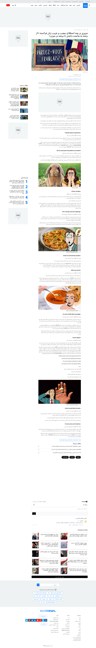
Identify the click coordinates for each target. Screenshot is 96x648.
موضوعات (79, 615)
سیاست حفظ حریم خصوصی (53, 625)
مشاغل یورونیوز (55, 628)
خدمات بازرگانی (55, 619)
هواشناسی (67, 621)
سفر (58, 5)
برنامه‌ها (79, 634)
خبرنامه (44, 624)
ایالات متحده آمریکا (58, 599)
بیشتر (57, 615)
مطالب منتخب (24, 85)
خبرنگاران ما (79, 636)
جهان (70, 5)
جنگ (37, 596)
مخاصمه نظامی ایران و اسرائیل (56, 593)
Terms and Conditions (54, 621)
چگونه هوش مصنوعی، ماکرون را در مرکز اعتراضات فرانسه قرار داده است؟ (66, 449)
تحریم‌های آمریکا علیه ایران (50, 602)
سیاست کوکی (56, 623)
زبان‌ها (78, 457)
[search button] (38, 2)
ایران (51, 596)
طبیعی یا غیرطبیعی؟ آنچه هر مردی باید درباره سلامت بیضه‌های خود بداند (66, 446)
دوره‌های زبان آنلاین (66, 634)
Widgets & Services (65, 630)
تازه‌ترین (78, 5)
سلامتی (40, 5)
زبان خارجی (65, 457)
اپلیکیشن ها (67, 627)
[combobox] (45, 2)
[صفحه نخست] (87, 29)
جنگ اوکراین (57, 596)
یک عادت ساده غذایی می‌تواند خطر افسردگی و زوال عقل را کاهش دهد (67, 452)
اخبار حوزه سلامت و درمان (78, 29)
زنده (8, 5)
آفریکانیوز (67, 632)
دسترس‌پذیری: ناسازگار (54, 630)
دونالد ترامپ (44, 596)
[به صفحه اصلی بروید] (85, 5)
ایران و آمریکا (36, 599)
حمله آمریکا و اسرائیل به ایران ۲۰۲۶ (41, 593)
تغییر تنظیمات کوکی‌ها (54, 632)
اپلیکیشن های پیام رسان (65, 628)
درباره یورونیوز (55, 617)
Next (54, 5)
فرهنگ (50, 5)
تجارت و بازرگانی (64, 5)
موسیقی (43, 599)
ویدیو (36, 5)
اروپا (74, 5)
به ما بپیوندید (67, 625)
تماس (57, 627)
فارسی (87, 1)
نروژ (41, 602)
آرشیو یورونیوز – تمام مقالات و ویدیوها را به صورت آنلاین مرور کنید (77, 639)
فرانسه (72, 457)
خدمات (68, 615)
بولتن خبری (67, 619)
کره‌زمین (45, 5)
